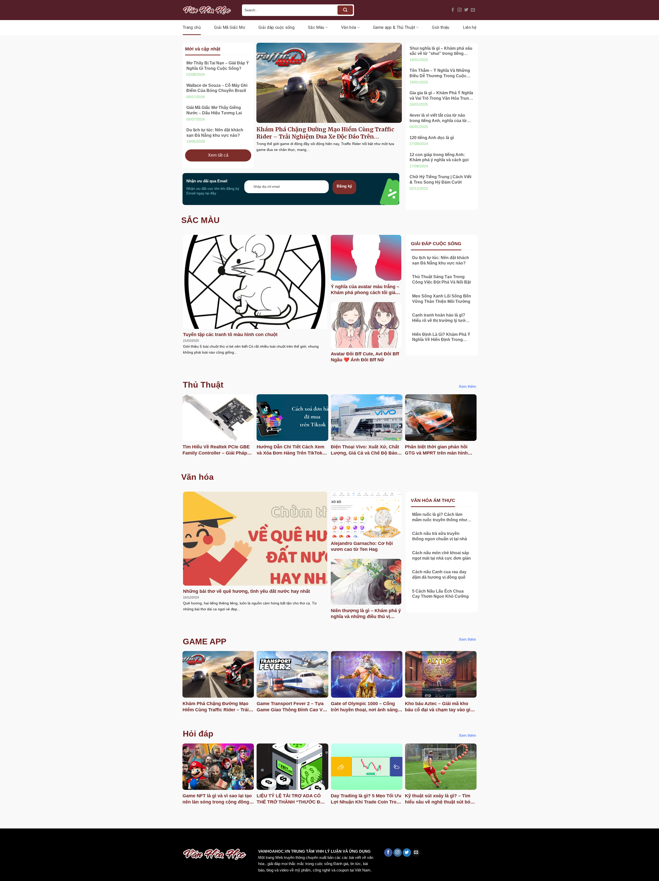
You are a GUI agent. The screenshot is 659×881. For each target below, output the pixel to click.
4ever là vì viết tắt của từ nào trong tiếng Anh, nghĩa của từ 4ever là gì (438, 118)
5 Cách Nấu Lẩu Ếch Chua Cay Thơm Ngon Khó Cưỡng (440, 594)
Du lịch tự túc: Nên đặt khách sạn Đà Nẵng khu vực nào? (214, 133)
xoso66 (23, 839)
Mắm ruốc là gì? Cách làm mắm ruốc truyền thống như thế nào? (439, 517)
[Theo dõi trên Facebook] (453, 10)
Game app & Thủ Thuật (394, 27)
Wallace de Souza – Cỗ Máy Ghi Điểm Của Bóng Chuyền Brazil (216, 88)
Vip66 (6, 839)
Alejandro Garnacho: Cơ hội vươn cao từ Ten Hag (362, 546)
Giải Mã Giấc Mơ (229, 27)
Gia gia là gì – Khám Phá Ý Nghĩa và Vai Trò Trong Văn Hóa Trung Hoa (441, 96)
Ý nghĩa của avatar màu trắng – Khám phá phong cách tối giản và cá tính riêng (365, 290)
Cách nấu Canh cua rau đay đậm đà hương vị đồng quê (439, 574)
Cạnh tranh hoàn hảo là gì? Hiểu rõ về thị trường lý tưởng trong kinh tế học (441, 318)
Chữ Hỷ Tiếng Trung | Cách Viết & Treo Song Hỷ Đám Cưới (440, 179)
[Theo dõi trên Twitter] (466, 10)
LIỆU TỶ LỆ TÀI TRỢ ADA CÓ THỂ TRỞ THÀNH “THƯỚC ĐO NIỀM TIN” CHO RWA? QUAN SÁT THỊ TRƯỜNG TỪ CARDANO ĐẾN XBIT (290, 799)
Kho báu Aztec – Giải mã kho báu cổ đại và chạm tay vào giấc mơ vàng (440, 707)
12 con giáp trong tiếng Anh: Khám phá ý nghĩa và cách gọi (439, 157)
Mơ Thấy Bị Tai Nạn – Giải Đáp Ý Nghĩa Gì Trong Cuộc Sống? (217, 66)
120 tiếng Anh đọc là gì (432, 137)
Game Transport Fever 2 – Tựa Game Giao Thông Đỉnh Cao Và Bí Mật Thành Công (291, 707)
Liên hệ (469, 27)
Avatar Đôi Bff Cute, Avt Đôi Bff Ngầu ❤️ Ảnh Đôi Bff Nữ (365, 356)
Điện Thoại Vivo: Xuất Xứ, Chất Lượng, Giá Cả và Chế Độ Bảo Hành (365, 450)
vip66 (40, 839)
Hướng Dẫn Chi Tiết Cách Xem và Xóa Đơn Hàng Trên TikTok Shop (290, 450)
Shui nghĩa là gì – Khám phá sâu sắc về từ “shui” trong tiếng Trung (441, 51)
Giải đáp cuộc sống (276, 27)
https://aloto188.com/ (142, 839)
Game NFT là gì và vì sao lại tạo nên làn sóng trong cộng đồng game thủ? (217, 799)
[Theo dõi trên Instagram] (459, 10)
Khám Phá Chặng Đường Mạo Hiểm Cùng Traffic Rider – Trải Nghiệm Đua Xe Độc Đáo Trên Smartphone (325, 133)
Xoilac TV (225, 839)
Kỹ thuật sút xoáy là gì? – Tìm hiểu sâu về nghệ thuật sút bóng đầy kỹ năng (440, 799)
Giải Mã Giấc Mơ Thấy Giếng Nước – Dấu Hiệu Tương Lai (214, 110)
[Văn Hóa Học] (208, 10)
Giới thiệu (440, 27)
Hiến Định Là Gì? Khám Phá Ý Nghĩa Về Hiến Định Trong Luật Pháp (441, 337)
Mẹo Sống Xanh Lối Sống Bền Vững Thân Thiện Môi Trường (441, 299)
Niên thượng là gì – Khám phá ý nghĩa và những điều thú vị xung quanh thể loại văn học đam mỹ (366, 614)
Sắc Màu (316, 27)
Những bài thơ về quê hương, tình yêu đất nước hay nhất (246, 591)
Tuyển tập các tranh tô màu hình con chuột (230, 334)
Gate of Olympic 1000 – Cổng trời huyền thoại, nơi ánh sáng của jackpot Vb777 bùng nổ (364, 707)
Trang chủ (192, 27)
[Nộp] (345, 10)
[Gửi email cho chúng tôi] (473, 10)
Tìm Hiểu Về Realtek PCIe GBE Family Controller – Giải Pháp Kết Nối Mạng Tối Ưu (216, 450)
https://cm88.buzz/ (65, 839)
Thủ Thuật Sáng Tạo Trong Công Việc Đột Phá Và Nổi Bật (441, 279)
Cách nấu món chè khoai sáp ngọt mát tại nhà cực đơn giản (441, 555)
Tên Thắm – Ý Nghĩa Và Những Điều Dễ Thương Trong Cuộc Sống (440, 73)
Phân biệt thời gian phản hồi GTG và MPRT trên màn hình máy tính (436, 450)
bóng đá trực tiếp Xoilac (189, 839)
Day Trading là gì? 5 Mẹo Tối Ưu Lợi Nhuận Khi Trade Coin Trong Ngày (366, 799)
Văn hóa (348, 27)
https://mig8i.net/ (102, 839)
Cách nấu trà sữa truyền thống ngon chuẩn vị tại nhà (439, 536)
